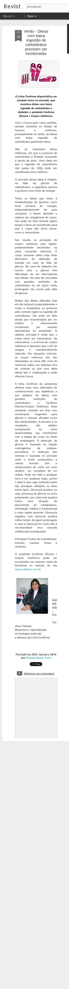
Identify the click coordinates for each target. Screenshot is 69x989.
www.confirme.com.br (28, 569)
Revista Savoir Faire (38, 657)
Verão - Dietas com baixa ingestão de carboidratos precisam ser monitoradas (36, 42)
